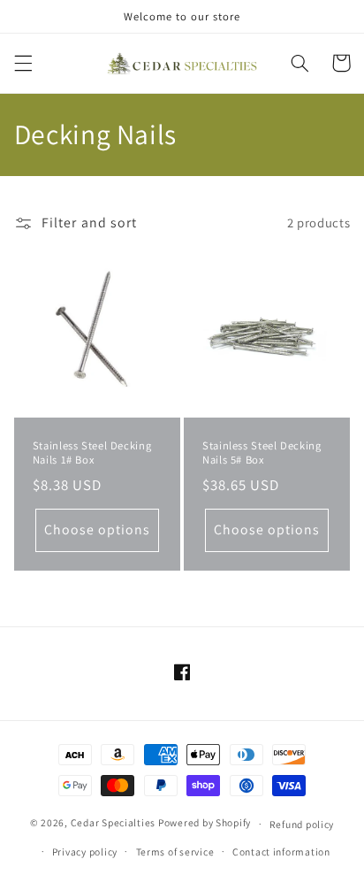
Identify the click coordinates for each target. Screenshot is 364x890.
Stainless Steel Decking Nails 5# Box (262, 453)
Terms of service (175, 851)
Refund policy (302, 824)
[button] (23, 62)
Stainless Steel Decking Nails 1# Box (92, 453)
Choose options (97, 529)
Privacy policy (85, 851)
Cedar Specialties (113, 823)
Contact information (281, 851)
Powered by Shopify (204, 823)
